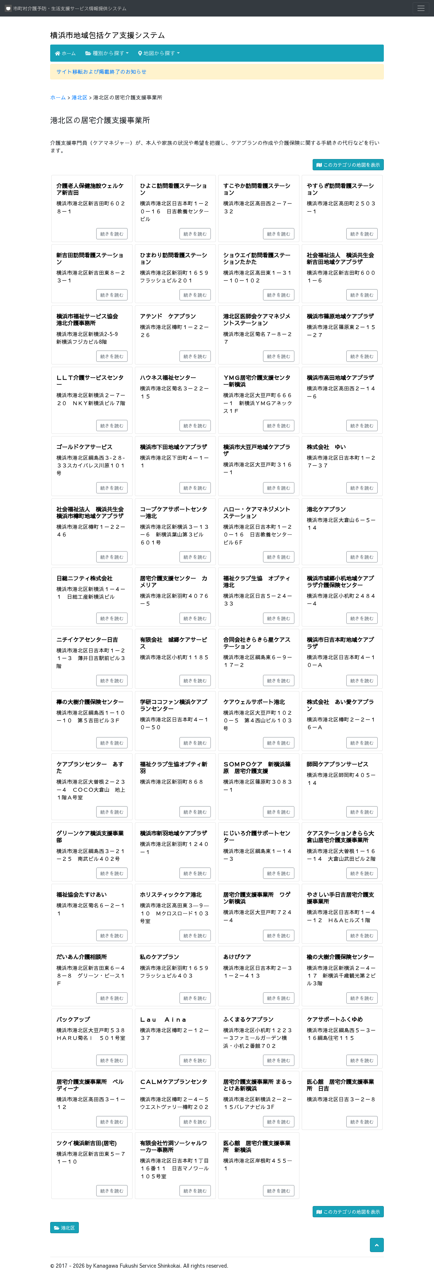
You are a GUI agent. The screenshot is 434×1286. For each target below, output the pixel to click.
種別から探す (108, 53)
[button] (377, 1245)
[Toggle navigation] (421, 8)
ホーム (68, 53)
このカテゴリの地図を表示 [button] (351, 164)
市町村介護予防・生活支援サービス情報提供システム (69, 8)
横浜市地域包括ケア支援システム (107, 35)
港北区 (80, 97)
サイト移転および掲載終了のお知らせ (101, 71)
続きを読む (112, 233)
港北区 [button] (67, 1227)
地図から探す (158, 53)
